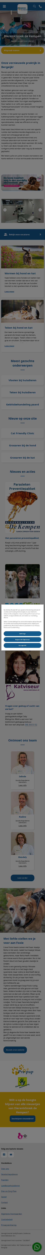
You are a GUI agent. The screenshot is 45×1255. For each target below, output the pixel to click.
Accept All (22, 645)
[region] (22, 627)
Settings (22, 633)
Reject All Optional (22, 639)
